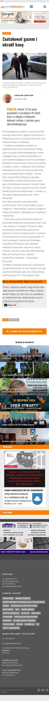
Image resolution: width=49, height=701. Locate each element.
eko (17, 609)
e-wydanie (7, 617)
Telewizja (29, 624)
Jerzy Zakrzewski (11, 628)
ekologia (36, 613)
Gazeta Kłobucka (11, 613)
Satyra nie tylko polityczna (24, 606)
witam (6, 606)
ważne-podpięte (23, 598)
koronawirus (28, 609)
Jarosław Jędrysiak (23, 95)
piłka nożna (8, 624)
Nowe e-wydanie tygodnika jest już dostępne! (23, 602)
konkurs (7, 621)
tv (38, 624)
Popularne (14, 320)
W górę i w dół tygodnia (24, 621)
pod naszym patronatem (26, 617)
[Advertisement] (25, 313)
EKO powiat (8, 609)
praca (19, 624)
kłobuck (25, 613)
